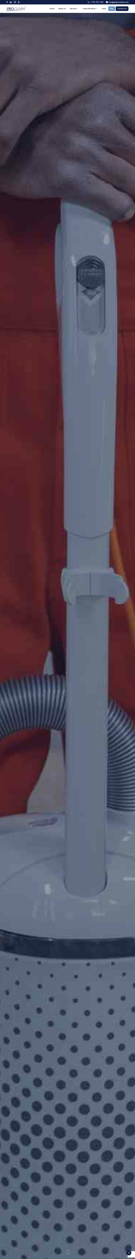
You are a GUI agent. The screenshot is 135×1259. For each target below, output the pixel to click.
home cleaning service (75, 642)
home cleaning (55, 642)
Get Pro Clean (67, 674)
